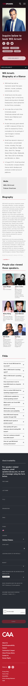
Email (3, 517)
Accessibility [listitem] (5, 676)
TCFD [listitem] (3, 680)
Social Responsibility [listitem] (8, 645)
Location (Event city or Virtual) (11, 553)
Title (3, 499)
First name (5, 481)
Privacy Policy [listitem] (5, 671)
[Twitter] (12, 43)
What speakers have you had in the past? (12, 584)
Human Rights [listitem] (6, 658)
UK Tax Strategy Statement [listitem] (8, 678)
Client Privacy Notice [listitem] (8, 653)
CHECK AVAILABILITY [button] (13, 58)
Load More (6, 259)
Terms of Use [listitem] (5, 674)
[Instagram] (7, 43)
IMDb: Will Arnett (8, 185)
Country (4, 535)
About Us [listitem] (5, 643)
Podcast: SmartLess (9, 188)
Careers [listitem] (4, 648)
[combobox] (14, 539)
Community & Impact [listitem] (8, 650)
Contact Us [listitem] (5, 655)
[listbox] (14, 565)
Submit (13, 621)
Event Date (5, 544)
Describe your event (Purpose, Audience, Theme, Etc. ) (11, 593)
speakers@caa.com (9, 472)
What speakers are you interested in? (13, 572)
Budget (4, 562)
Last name (5, 490)
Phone (4, 526)
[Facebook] (3, 43)
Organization (6, 508)
